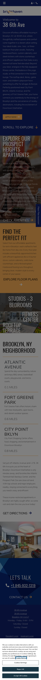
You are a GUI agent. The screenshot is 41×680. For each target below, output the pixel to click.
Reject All (20, 669)
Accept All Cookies (20, 676)
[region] (20, 659)
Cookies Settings (20, 663)
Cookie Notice (21, 658)
